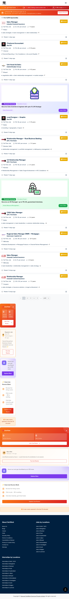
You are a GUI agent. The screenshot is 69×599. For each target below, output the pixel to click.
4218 (44, 298)
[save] (66, 37)
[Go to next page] (48, 298)
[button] (34, 8)
